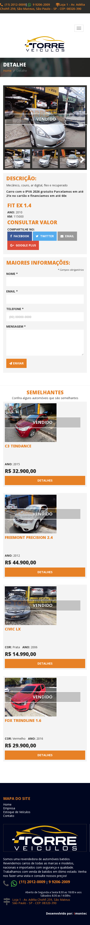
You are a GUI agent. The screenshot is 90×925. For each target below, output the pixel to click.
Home (7, 71)
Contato (8, 816)
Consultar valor (32, 222)
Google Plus (25, 245)
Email (68, 236)
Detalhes (45, 480)
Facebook (20, 236)
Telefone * (15, 309)
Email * (12, 291)
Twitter (46, 236)
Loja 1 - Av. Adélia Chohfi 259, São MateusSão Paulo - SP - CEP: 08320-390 (41, 901)
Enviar (18, 363)
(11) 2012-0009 (14, 4)
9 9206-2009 (41, 4)
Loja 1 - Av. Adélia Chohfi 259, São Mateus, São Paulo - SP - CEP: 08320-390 (42, 7)
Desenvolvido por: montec (66, 913)
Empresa (9, 808)
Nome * (12, 274)
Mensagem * (16, 326)
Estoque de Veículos (16, 812)
